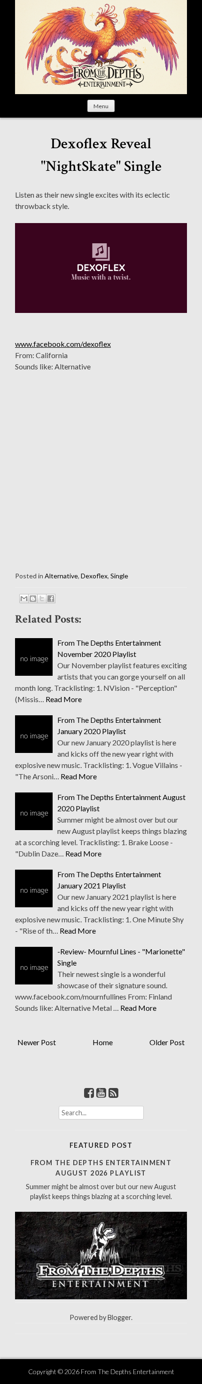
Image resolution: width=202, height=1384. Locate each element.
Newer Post (36, 1042)
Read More (64, 699)
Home (103, 1042)
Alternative (61, 576)
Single (119, 576)
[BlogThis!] (33, 598)
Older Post (167, 1042)
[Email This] (24, 598)
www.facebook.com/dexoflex (63, 343)
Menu (101, 106)
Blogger (119, 1317)
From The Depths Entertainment (127, 1372)
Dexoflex (94, 576)
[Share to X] (42, 598)
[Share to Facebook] (50, 598)
